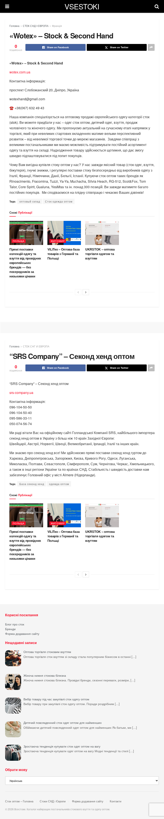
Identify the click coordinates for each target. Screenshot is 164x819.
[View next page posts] (86, 292)
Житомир (58, 241)
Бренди (10, 629)
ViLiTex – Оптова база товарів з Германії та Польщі (63, 254)
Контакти (115, 801)
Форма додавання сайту (22, 633)
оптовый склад (29, 201)
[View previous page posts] (78, 292)
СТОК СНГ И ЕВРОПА (36, 346)
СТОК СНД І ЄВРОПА (35, 26)
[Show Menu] (7, 6)
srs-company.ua (21, 392)
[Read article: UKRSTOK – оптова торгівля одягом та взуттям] (102, 233)
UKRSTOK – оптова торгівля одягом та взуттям (99, 254)
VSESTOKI (81, 6)
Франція (57, 26)
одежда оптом (59, 484)
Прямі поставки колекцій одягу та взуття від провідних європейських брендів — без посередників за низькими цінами (25, 262)
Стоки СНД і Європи (53, 801)
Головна (14, 26)
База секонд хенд (31, 484)
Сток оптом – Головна (19, 801)
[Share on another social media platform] (151, 47)
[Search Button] (157, 6)
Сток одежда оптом (58, 201)
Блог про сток (14, 624)
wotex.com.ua (19, 72)
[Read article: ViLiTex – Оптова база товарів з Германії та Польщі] (64, 233)
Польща (18, 241)
